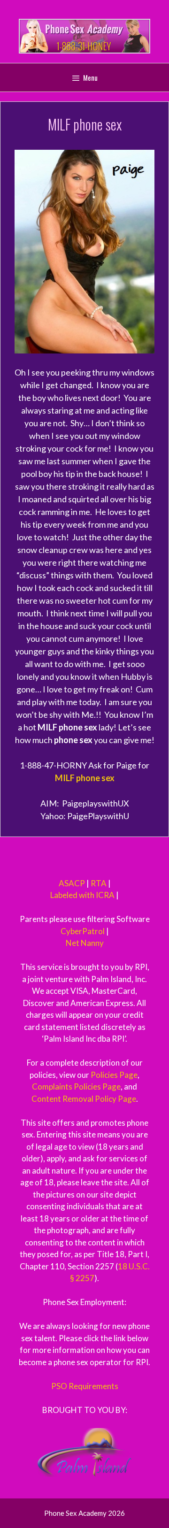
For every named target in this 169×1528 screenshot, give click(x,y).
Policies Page (114, 1075)
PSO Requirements (84, 1386)
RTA (99, 883)
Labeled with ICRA (82, 895)
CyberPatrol (83, 931)
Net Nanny (85, 943)
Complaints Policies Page (76, 1086)
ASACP (72, 883)
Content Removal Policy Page (83, 1099)
